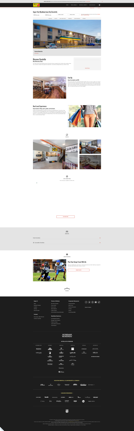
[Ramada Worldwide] (61, 368)
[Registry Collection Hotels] (95, 349)
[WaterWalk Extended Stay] (39, 353)
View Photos (90, 162)
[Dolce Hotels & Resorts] (95, 353)
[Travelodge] (50, 364)
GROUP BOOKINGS (77, 18)
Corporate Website (71, 303)
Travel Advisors (53, 325)
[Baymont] (61, 364)
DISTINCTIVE (95, 345)
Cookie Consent (54, 310)
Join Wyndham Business (55, 318)
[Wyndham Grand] (95, 356)
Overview (50, 18)
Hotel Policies (87, 68)
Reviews (84, 18)
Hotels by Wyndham (67, 341)
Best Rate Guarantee (54, 303)
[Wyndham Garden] (61, 356)
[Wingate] (61, 353)
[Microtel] (50, 356)
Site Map (35, 308)
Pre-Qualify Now (88, 1)
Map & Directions (63, 18)
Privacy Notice (53, 305)
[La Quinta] (61, 349)
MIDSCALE (61, 345)
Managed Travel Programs (55, 320)
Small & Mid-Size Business (55, 323)
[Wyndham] (84, 349)
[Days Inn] (50, 349)
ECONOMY (50, 345)
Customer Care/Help (37, 318)
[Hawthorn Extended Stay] (39, 349)
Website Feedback (88, 307)
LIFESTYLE (73, 345)
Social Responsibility (72, 312)
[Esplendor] (73, 353)
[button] (32, 1)
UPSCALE (84, 345)
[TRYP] (73, 349)
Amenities (70, 18)
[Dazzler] (73, 356)
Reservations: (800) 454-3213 (39, 316)
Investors (70, 308)
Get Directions (65, 216)
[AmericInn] (61, 360)
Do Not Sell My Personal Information (57, 312)
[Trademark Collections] (84, 353)
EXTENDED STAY (39, 345)
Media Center (70, 305)
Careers (69, 310)
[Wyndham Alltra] (73, 364)
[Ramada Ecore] (61, 372)
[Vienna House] (73, 360)
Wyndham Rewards (37, 305)
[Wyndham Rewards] (67, 335)
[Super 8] (50, 353)
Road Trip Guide (36, 310)
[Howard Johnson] (50, 360)
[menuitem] (67, 5)
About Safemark (54, 308)
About (35, 303)
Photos (55, 18)
